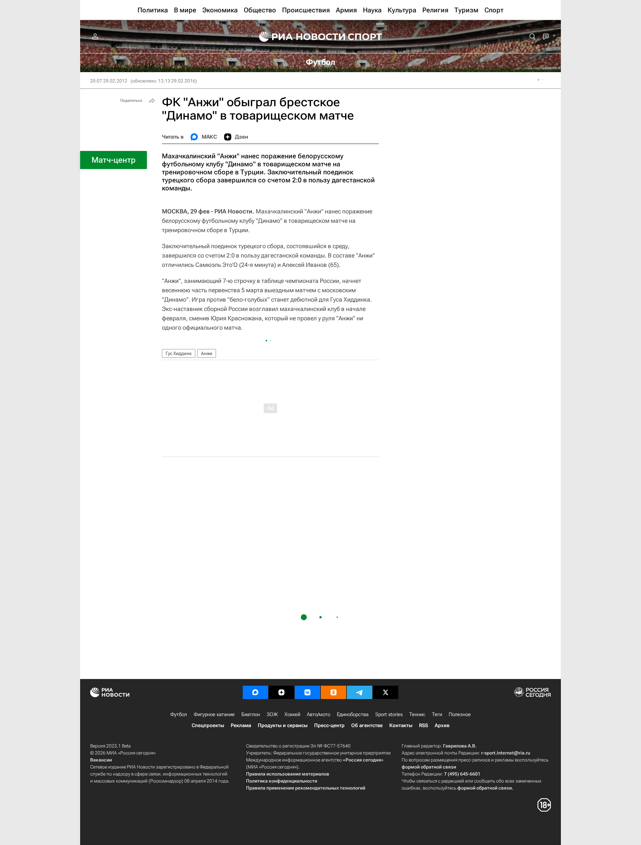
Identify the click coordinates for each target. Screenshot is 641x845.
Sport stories (389, 714)
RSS (423, 725)
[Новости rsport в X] (385, 692)
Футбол (178, 714)
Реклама (241, 725)
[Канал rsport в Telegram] (359, 692)
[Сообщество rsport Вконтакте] (307, 692)
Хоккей (292, 714)
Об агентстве (367, 725)
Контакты (400, 725)
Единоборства (353, 714)
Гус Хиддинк (179, 353)
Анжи (206, 353)
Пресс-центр (329, 725)
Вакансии (101, 760)
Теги (437, 714)
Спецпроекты (208, 725)
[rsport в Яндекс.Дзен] (281, 692)
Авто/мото (318, 714)
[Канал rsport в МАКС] (255, 692)
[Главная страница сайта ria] (298, 36)
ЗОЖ (272, 714)
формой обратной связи (429, 767)
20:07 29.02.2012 (108, 80)
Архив (442, 725)
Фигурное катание (214, 714)
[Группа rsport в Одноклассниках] (333, 692)
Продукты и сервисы (282, 725)
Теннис (417, 714)
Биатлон (250, 714)
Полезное (460, 714)
